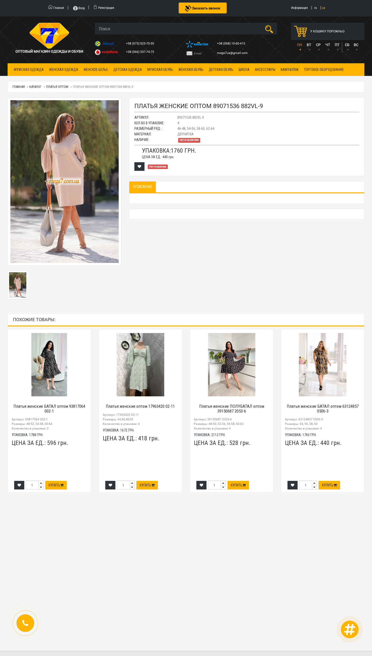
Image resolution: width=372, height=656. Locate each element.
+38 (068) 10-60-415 (231, 43)
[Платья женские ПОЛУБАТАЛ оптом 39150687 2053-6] (231, 364)
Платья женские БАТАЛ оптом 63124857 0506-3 (323, 409)
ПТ (337, 45)
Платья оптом (57, 87)
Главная (18, 87)
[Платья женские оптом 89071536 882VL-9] (64, 181)
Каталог (35, 87)
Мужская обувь (160, 70)
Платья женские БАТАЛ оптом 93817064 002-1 (49, 409)
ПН (299, 45)
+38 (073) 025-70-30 (140, 43)
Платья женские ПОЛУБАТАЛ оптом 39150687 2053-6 (231, 409)
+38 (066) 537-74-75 (140, 52)
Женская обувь (190, 70)
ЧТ (327, 45)
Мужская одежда (29, 70)
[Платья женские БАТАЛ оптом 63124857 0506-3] (322, 364)
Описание (142, 186)
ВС (356, 45)
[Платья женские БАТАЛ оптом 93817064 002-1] (49, 364)
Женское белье (96, 70)
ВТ (309, 45)
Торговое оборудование (324, 70)
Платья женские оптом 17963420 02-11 (140, 406)
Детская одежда (127, 70)
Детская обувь (221, 70)
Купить (54, 485)
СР (318, 45)
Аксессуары (265, 70)
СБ (347, 45)
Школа (244, 70)
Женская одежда (63, 70)
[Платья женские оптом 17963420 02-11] (140, 364)
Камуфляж (290, 70)
